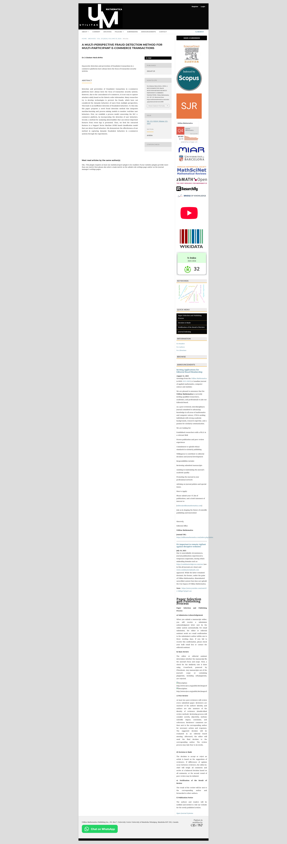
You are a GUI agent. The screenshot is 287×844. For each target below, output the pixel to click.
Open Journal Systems (184, 813)
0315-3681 (186, 381)
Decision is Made (184, 323)
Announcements (148, 32)
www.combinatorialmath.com (187, 570)
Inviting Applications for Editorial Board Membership (189, 370)
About (85, 32)
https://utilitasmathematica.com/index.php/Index (194, 537)
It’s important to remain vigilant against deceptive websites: (191, 545)
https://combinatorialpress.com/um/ (189, 564)
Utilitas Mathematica (199, 378)
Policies (118, 32)
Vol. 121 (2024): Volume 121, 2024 (109, 38)
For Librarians (181, 350)
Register (195, 6)
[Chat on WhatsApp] (100, 832)
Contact (163, 32)
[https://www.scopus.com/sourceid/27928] (189, 90)
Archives (107, 32)
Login (203, 6)
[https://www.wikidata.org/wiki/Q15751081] (191, 249)
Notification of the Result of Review (191, 327)
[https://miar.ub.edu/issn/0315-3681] (191, 162)
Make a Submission (192, 38)
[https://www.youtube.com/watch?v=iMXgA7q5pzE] (189, 225)
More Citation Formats (156, 106)
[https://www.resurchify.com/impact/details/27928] (187, 190)
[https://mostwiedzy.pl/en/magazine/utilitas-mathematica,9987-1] (191, 197)
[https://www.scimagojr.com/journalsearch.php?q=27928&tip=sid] (189, 118)
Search (200, 32)
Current (96, 32)
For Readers (180, 344)
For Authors (180, 347)
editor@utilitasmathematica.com (189, 506)
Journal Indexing (184, 332)
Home (84, 38)
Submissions (132, 32)
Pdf (149, 58)
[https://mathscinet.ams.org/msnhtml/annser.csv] (191, 174)
